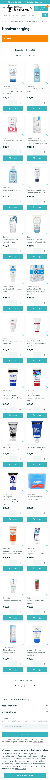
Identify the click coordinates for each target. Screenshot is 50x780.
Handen (41, 21)
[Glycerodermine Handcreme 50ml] (13, 634)
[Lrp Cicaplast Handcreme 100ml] (13, 273)
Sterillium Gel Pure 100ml (12, 190)
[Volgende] (34, 686)
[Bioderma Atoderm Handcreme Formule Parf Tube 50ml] (13, 73)
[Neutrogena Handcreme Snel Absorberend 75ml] (37, 432)
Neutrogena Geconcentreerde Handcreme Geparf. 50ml (12, 395)
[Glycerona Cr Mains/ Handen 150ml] (37, 481)
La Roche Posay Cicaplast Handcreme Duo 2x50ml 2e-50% (36, 291)
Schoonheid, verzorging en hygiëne (22, 21)
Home (4, 21)
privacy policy (37, 741)
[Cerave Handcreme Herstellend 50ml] (13, 224)
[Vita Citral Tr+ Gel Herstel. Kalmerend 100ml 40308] (13, 535)
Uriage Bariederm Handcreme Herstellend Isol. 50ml (36, 652)
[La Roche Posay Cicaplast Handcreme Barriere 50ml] (37, 125)
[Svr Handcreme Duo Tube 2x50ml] (13, 125)
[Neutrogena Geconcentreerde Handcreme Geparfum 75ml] (13, 481)
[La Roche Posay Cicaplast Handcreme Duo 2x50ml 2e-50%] (37, 273)
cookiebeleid (20, 768)
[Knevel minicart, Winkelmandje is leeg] (36, 8)
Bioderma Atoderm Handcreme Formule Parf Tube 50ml (12, 91)
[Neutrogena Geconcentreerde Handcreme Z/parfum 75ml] (37, 377)
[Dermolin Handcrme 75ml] (13, 585)
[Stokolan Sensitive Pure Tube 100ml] (37, 585)
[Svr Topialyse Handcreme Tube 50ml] (13, 325)
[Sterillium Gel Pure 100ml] (13, 174)
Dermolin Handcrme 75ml (12, 600)
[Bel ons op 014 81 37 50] (31, 8)
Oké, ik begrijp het (25, 775)
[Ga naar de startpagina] (18, 8)
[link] (16, 686)
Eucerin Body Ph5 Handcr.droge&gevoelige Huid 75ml (36, 343)
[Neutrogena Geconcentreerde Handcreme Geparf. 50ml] (13, 377)
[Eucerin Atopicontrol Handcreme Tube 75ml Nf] (37, 224)
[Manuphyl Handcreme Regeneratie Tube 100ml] (37, 535)
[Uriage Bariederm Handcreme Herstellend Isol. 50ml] (37, 634)
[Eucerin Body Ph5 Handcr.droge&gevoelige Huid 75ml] (37, 325)
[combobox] (22, 15)
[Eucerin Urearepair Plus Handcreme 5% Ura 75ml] (37, 174)
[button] (25, 38)
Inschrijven (25, 734)
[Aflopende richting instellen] (34, 55)
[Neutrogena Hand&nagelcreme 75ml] (13, 432)
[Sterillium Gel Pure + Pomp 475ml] (37, 73)
